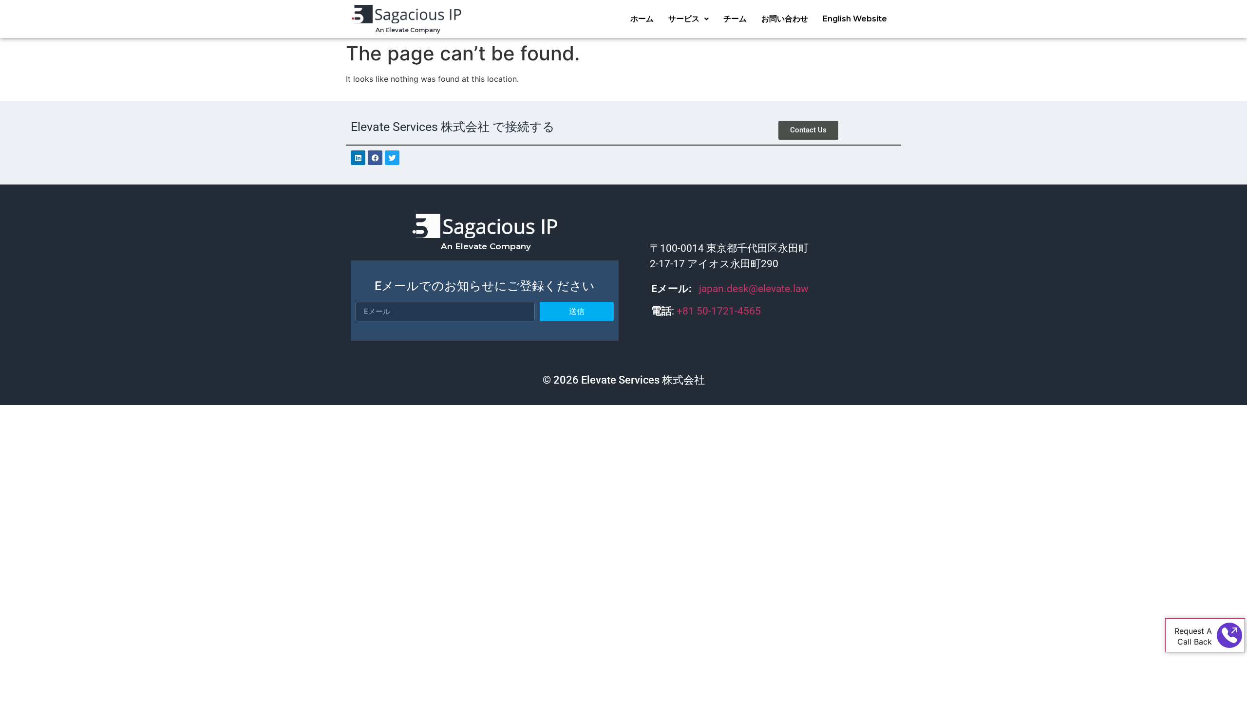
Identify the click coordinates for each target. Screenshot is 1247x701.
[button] (688, 19)
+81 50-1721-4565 (720, 311)
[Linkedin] (358, 157)
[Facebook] (375, 157)
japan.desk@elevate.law (754, 289)
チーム (735, 18)
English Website (855, 18)
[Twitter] (392, 157)
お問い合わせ (784, 18)
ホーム (642, 18)
